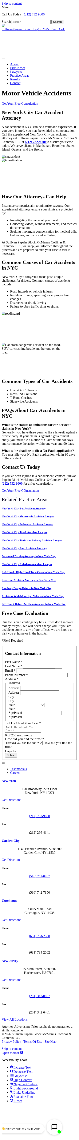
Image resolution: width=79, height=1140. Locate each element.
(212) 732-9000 (34, 14)
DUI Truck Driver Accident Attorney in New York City (34, 604)
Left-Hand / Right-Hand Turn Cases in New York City (33, 572)
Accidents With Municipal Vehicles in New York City (33, 596)
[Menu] (3, 58)
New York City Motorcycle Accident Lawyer (28, 516)
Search (7, 21)
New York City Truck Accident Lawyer (24, 532)
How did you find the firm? (24, 739)
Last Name (13, 666)
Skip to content (12, 3)
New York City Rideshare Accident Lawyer (27, 564)
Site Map (50, 1041)
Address (14, 688)
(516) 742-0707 (39, 876)
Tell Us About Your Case (23, 723)
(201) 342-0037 (39, 996)
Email (10, 670)
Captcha (10, 751)
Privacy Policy (11, 1041)
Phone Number (16, 675)
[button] (12, 1053)
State (12, 705)
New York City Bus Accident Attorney (24, 508)
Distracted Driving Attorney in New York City (29, 556)
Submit (11, 755)
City (11, 697)
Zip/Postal (15, 712)
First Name (13, 662)
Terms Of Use (32, 1041)
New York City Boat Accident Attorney (24, 548)
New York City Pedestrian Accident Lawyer (27, 524)
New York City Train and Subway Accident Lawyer (32, 540)
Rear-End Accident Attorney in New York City (29, 580)
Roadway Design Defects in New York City (26, 588)
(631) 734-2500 (39, 936)
